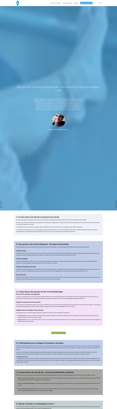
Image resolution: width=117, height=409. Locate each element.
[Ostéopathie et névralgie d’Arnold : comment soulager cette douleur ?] (116, 204)
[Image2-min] (17, 3)
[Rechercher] (94, 3)
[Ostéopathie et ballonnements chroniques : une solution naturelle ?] (1, 204)
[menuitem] (55, 3)
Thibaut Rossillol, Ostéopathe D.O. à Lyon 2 (58, 129)
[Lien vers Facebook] (102, 3)
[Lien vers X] (100, 3)
